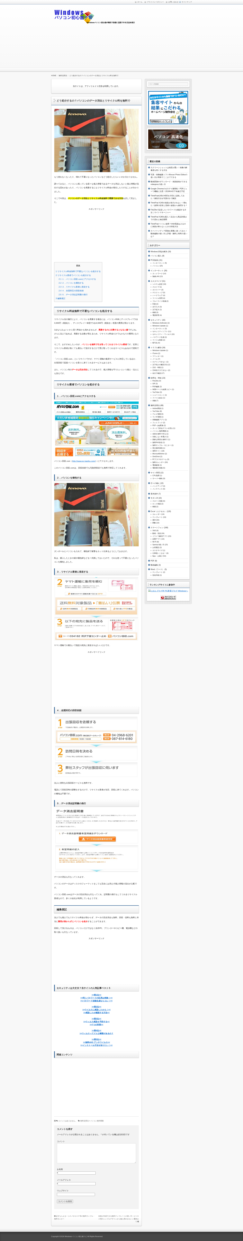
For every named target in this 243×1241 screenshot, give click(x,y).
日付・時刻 (156, 367)
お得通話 (155, 547)
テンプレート (157, 517)
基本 (154, 520)
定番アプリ (156, 539)
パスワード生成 (158, 337)
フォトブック (157, 423)
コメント (61, 1141)
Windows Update (159, 326)
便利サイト (156, 451)
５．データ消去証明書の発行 (73, 294)
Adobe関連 (156, 408)
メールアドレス (64, 1180)
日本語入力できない (160, 370)
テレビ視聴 (156, 414)
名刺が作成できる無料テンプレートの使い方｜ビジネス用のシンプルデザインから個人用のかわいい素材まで (118, 1219)
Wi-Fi (154, 542)
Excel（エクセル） (158, 511)
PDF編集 (155, 387)
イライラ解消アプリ (160, 536)
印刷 (154, 304)
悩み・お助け (157, 556)
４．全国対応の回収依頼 (71, 290)
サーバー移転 (157, 478)
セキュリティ (156, 320)
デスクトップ (157, 293)
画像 (154, 401)
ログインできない (159, 362)
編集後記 (60, 298)
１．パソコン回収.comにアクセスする (77, 279)
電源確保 (155, 465)
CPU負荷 (155, 476)
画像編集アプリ (158, 420)
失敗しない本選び (159, 437)
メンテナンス (157, 489)
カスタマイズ (156, 281)
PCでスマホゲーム (159, 459)
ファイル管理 (157, 298)
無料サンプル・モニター (161, 445)
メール (155, 359)
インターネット (158, 263)
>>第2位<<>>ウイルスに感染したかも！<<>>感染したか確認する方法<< (96, 1010)
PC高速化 (155, 260)
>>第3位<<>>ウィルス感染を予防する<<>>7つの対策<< (96, 1022)
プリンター (156, 356)
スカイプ (155, 287)
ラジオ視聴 (156, 417)
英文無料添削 (157, 448)
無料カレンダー (158, 462)
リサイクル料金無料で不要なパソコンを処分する (78, 271)
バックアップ (157, 486)
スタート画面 (157, 501)
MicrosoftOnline (158, 454)
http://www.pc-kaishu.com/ (83, 461)
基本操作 (154, 494)
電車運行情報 (157, 468)
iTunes (155, 353)
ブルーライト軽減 (159, 301)
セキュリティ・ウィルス (161, 334)
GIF (153, 384)
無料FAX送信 (157, 442)
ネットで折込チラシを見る (162, 428)
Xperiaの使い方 (158, 545)
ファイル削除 (157, 340)
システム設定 (157, 284)
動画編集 (154, 565)
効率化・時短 (156, 378)
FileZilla (155, 381)
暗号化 (155, 343)
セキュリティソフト (160, 331)
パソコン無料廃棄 (97, 1121)
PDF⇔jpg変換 (157, 425)
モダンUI (154, 498)
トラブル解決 (156, 347)
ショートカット (158, 395)
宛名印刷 (155, 575)
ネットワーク (157, 274)
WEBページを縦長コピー (161, 389)
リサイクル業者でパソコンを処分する (73, 275)
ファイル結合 (157, 398)
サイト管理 (155, 473)
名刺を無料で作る (159, 434)
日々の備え (155, 483)
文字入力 (155, 307)
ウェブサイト (63, 1190)
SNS (154, 531)
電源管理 (155, 315)
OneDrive (156, 457)
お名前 (60, 1169)
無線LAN (155, 276)
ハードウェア (157, 295)
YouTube (155, 392)
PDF (152, 561)
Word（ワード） (157, 569)
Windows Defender (159, 323)
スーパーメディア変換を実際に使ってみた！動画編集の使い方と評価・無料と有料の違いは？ (169, 233)
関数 (154, 523)
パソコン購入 (156, 256)
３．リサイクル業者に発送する (74, 287)
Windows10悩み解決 (159, 252)
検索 (154, 312)
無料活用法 (84, 1121)
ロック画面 (156, 504)
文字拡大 (155, 310)
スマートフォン (157, 527)
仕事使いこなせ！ (159, 553)
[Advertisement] (121, 46)
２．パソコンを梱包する (71, 283)
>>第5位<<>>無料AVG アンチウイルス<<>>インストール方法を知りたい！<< (96, 1042)
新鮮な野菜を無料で (160, 440)
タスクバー (156, 290)
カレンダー (156, 514)
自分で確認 (156, 373)
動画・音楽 (156, 533)
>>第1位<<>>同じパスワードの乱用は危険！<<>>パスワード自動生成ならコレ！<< (96, 998)
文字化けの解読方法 (160, 365)
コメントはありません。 (67, 1121)
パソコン (155, 266)
